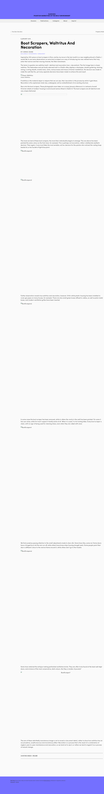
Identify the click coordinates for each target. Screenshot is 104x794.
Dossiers (33, 21)
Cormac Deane (28, 52)
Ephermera (33, 54)
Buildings (24, 54)
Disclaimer (12, 782)
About (65, 21)
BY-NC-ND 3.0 (47, 780)
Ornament (41, 54)
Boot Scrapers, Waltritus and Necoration (48, 45)
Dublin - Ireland (32, 756)
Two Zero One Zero (17, 32)
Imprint (73, 21)
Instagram (56, 21)
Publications (44, 21)
